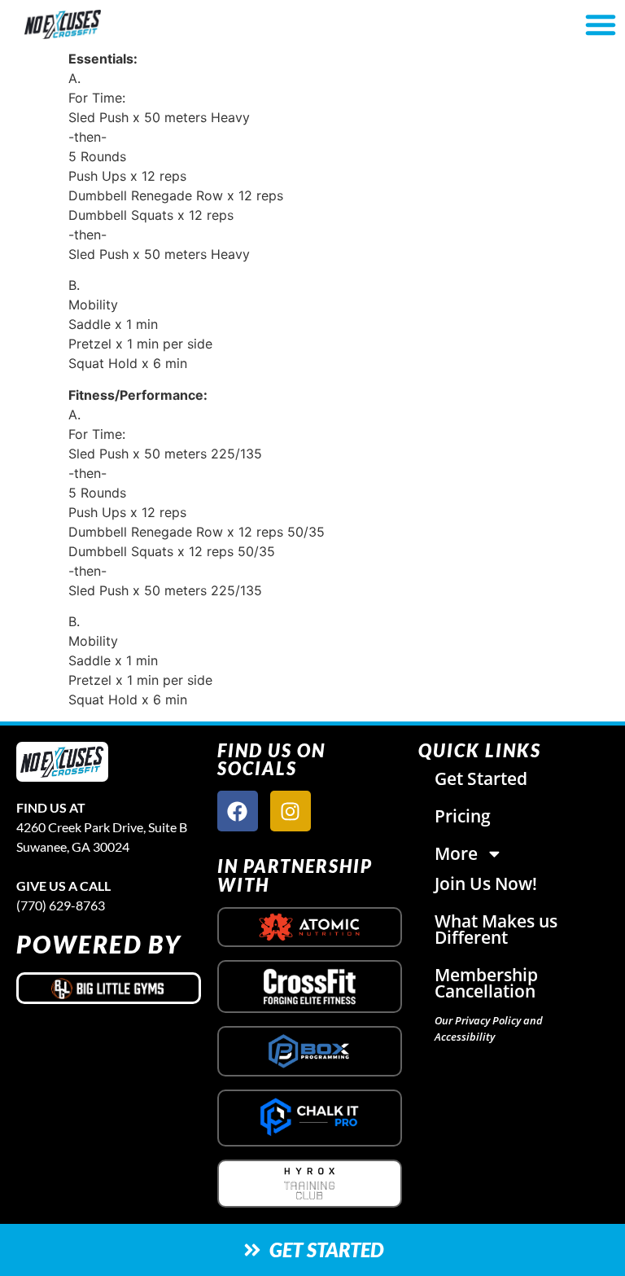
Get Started (481, 778)
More (456, 853)
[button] (600, 24)
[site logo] (62, 762)
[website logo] (109, 24)
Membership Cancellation (486, 982)
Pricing (463, 816)
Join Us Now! (486, 883)
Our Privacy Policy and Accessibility (489, 1028)
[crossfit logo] (309, 986)
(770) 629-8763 (60, 905)
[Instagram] (290, 811)
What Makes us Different (496, 929)
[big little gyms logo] (108, 988)
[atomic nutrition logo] (309, 927)
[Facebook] (237, 811)
